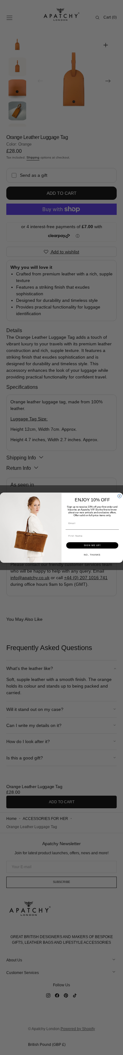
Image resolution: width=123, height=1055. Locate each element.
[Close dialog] (119, 496)
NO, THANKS (92, 554)
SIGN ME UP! (92, 545)
